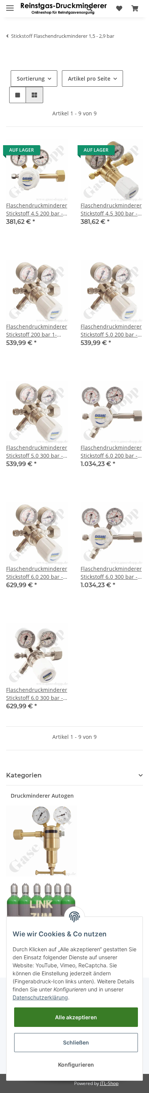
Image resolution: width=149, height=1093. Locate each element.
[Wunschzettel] (119, 8)
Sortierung (31, 78)
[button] (89, 8)
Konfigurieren (76, 1064)
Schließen (76, 1042)
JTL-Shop (109, 1083)
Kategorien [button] (24, 775)
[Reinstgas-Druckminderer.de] (63, 8)
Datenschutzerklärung (40, 997)
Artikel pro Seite (89, 78)
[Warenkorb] (135, 8)
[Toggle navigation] (10, 5)
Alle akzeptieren (76, 1017)
